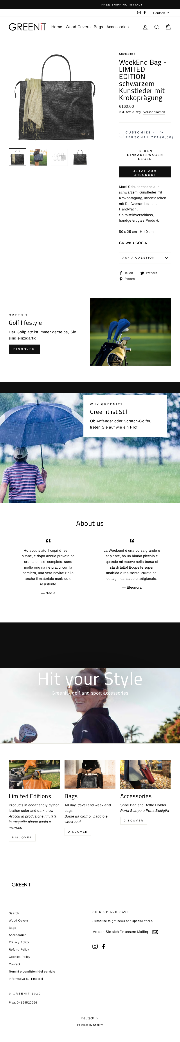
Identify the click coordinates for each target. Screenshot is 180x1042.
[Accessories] (145, 774)
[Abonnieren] (155, 932)
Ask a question (138, 257)
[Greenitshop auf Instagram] (95, 946)
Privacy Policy (19, 942)
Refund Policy (19, 949)
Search (14, 913)
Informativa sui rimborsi (26, 978)
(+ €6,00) (148, 135)
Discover (24, 349)
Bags (98, 27)
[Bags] (90, 774)
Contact (14, 964)
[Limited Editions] (34, 774)
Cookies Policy (19, 956)
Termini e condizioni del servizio (32, 971)
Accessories (117, 27)
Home (56, 27)
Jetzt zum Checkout (145, 173)
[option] (90, 4)
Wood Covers (78, 27)
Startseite (126, 53)
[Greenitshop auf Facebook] (103, 946)
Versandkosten (154, 112)
